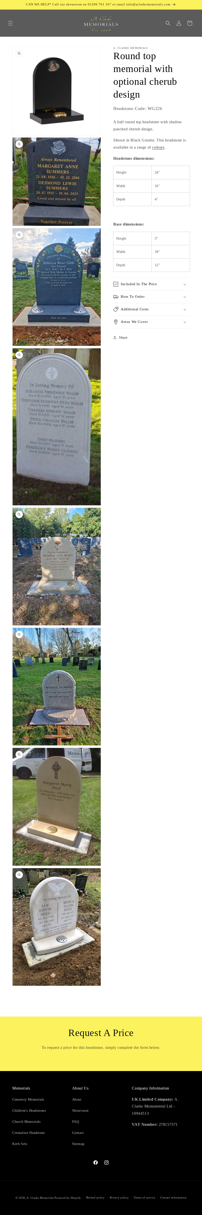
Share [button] (123, 337)
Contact (78, 1133)
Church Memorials (26, 1122)
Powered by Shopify (67, 1197)
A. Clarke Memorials (40, 1197)
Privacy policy (119, 1197)
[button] (10, 23)
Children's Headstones (29, 1110)
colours (158, 147)
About (77, 1099)
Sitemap (78, 1144)
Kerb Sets (19, 1144)
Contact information (173, 1197)
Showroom (80, 1110)
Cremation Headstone (28, 1133)
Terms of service (144, 1197)
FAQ (75, 1122)
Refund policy (95, 1197)
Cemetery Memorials (28, 1099)
